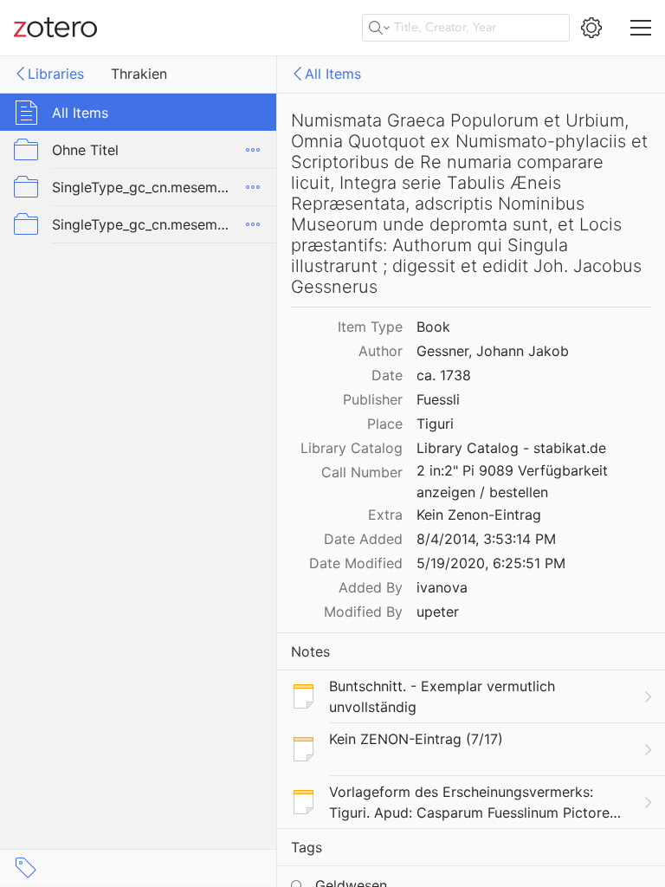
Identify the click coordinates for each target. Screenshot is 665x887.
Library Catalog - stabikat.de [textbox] (511, 447)
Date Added (363, 538)
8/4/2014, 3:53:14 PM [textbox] (486, 538)
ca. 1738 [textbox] (443, 375)
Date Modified (356, 563)
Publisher (373, 399)
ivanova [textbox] (442, 587)
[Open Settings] (591, 28)
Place (385, 423)
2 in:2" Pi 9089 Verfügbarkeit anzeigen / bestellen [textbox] (514, 481)
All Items (333, 73)
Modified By (363, 611)
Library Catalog (351, 447)
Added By (371, 587)
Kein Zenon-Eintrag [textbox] (478, 514)
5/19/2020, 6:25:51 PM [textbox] (490, 563)
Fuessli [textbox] (438, 399)
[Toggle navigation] (640, 28)
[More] (252, 149)
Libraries (56, 73)
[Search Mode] (379, 27)
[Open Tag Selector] (26, 868)
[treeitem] (138, 112)
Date (387, 375)
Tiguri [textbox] (435, 423)
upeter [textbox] (437, 611)
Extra (385, 514)
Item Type (370, 326)
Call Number (362, 472)
